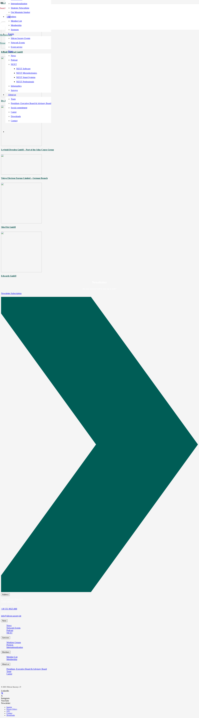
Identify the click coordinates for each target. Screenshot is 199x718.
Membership (11, 659)
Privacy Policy (11, 709)
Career (9, 674)
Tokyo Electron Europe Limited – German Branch (24, 178)
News (9, 625)
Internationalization (14, 647)
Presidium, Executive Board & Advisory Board (26, 669)
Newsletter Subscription (11, 293)
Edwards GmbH (8, 276)
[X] (2, 693)
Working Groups (13, 642)
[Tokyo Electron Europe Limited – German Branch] (21, 174)
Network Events (13, 628)
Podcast (9, 630)
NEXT (9, 633)
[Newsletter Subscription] (99, 445)
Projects (9, 645)
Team (8, 671)
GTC (8, 711)
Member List (11, 657)
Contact (9, 713)
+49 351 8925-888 (9, 609)
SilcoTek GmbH (8, 227)
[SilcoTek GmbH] (21, 222)
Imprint (9, 707)
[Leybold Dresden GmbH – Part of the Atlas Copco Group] (21, 145)
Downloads (10, 715)
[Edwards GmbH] (21, 271)
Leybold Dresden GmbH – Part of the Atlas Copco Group (27, 150)
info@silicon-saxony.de (11, 616)
